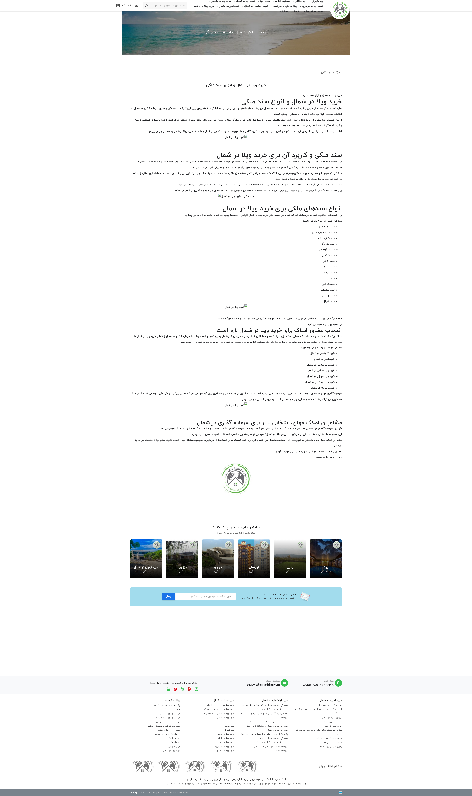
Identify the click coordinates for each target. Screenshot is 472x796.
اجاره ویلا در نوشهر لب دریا (167, 709)
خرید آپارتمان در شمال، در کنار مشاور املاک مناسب (264, 705)
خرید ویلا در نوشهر (204, 6)
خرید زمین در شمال (229, 6)
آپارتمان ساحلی (281, 750)
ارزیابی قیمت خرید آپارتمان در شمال (271, 709)
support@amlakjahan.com (263, 685)
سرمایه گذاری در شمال (331, 721)
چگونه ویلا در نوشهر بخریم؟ (167, 705)
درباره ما (283, 11)
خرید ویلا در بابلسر (225, 742)
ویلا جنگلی (229, 725)
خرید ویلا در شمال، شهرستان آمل (218, 709)
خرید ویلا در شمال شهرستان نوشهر (163, 725)
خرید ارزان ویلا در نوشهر (168, 730)
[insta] (196, 689)
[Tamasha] (189, 689)
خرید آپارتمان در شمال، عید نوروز (272, 738)
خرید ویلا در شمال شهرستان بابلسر (218, 713)
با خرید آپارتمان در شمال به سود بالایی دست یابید (264, 721)
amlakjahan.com (138, 792)
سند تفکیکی (328, 290)
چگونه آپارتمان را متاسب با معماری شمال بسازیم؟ (264, 734)
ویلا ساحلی (229, 721)
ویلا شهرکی (229, 730)
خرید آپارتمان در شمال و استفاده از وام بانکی (267, 725)
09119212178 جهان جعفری (318, 685)
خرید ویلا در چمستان (224, 734)
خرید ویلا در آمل (226, 738)
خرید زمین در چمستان (331, 742)
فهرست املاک (174, 738)
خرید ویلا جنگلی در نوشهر (168, 721)
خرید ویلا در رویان (314, 11)
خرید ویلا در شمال (225, 717)
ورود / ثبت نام (127, 5)
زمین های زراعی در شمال (330, 746)
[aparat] (182, 689)
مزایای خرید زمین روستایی (329, 705)
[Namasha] (175, 689)
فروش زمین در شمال (332, 717)
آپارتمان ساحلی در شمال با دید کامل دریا (269, 746)
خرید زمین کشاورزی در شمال (328, 738)
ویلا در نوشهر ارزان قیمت (168, 717)
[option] (326, 558)
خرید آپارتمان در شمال (256, 6)
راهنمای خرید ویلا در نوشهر (167, 734)
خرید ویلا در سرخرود (313, 6)
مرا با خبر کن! (174, 746)
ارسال (168, 596)
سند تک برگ (328, 244)
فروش (296, 11)
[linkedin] (168, 689)
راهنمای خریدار (173, 742)
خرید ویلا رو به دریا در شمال (220, 705)
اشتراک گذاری (327, 72)
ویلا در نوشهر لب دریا (170, 713)
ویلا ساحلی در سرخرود (285, 6)
